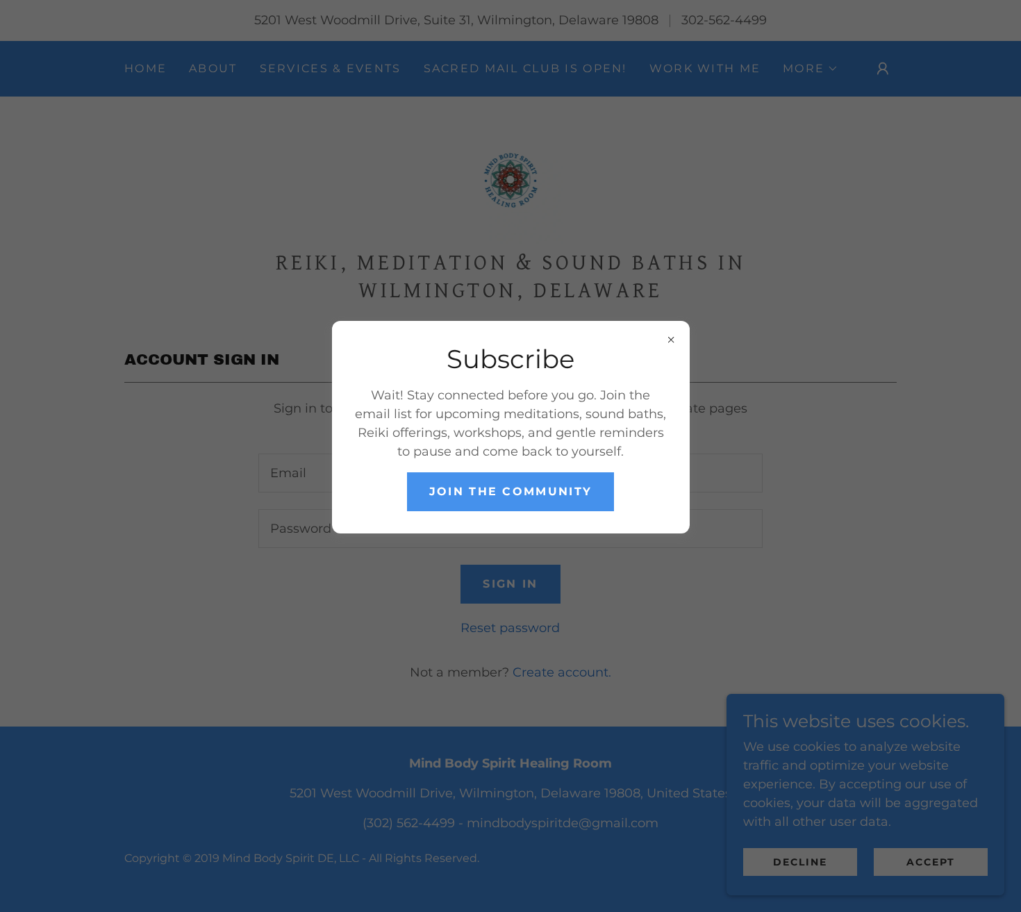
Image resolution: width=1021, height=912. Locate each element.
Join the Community (510, 491)
